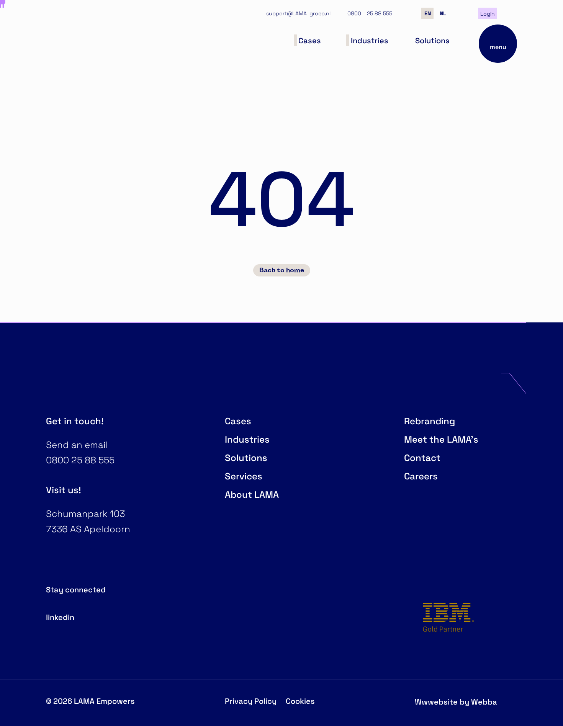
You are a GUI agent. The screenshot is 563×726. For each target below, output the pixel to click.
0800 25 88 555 (80, 459)
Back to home (281, 270)
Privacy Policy (251, 700)
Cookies (300, 700)
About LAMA (252, 494)
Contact (422, 457)
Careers (421, 475)
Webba (484, 701)
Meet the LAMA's (441, 439)
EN (427, 13)
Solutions (246, 457)
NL (443, 13)
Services (243, 475)
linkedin (60, 617)
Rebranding (429, 420)
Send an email (77, 444)
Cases (238, 420)
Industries (247, 439)
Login (487, 13)
